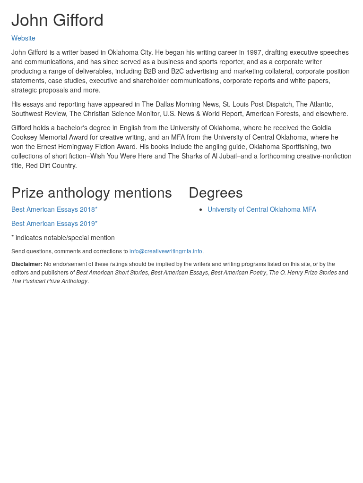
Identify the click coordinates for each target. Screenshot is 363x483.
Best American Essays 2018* (54, 209)
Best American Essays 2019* (54, 223)
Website (23, 37)
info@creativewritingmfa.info (166, 251)
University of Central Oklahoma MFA (261, 209)
